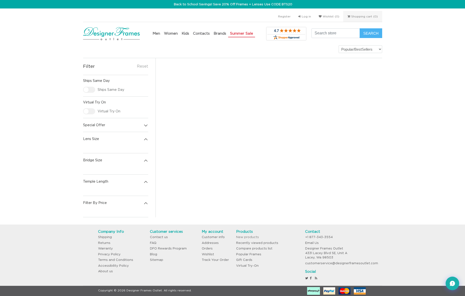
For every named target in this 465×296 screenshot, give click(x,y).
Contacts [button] (201, 33)
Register (284, 16)
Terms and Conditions (115, 260)
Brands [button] (220, 33)
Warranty (105, 248)
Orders (207, 248)
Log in (306, 16)
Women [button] (171, 33)
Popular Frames (248, 254)
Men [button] (156, 33)
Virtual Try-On (247, 265)
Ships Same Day (111, 90)
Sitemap (156, 260)
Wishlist (208, 254)
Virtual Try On (109, 111)
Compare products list (254, 248)
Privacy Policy (109, 254)
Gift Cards (244, 260)
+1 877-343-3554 (319, 237)
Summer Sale (241, 33)
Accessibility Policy (113, 265)
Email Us (312, 243)
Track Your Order (215, 260)
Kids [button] (185, 33)
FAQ (153, 243)
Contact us (159, 237)
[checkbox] (89, 90)
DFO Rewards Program (168, 248)
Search (371, 33)
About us (105, 271)
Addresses (210, 243)
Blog (153, 254)
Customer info (213, 237)
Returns (104, 243)
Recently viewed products (257, 243)
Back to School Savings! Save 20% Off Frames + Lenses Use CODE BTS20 (233, 4)
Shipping (105, 237)
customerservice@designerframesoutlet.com (341, 263)
